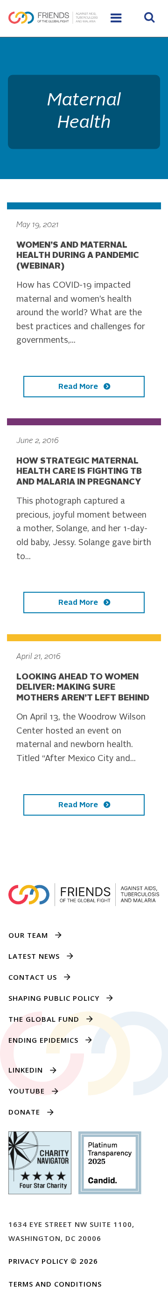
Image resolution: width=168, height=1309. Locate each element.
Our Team (28, 935)
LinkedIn (25, 1069)
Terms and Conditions (55, 1283)
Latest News (34, 956)
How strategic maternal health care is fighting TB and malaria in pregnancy (79, 471)
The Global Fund (43, 1019)
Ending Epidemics (43, 1040)
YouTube (26, 1090)
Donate (24, 1111)
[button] (149, 18)
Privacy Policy (38, 1261)
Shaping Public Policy (53, 998)
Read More (79, 387)
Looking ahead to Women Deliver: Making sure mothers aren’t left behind (82, 687)
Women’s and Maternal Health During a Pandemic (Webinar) (77, 255)
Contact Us (32, 977)
